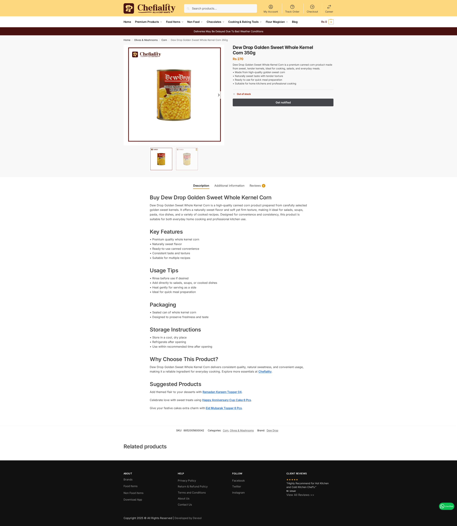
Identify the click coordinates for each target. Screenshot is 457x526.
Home (127, 40)
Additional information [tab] (229, 185)
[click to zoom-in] (174, 95)
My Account (271, 11)
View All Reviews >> (300, 495)
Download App (133, 499)
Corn (164, 40)
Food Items (131, 486)
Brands (128, 479)
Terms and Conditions (192, 492)
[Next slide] (218, 95)
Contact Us (185, 504)
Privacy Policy (187, 480)
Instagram (238, 492)
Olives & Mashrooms (146, 40)
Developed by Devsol (188, 518)
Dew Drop (272, 430)
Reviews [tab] (257, 185)
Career (329, 11)
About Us (183, 498)
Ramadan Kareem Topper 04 (222, 392)
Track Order (292, 11)
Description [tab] (201, 185)
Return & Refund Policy (193, 486)
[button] (327, 21)
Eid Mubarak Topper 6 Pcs (224, 408)
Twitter (236, 486)
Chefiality (265, 371)
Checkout (312, 11)
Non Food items (134, 493)
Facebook (238, 480)
